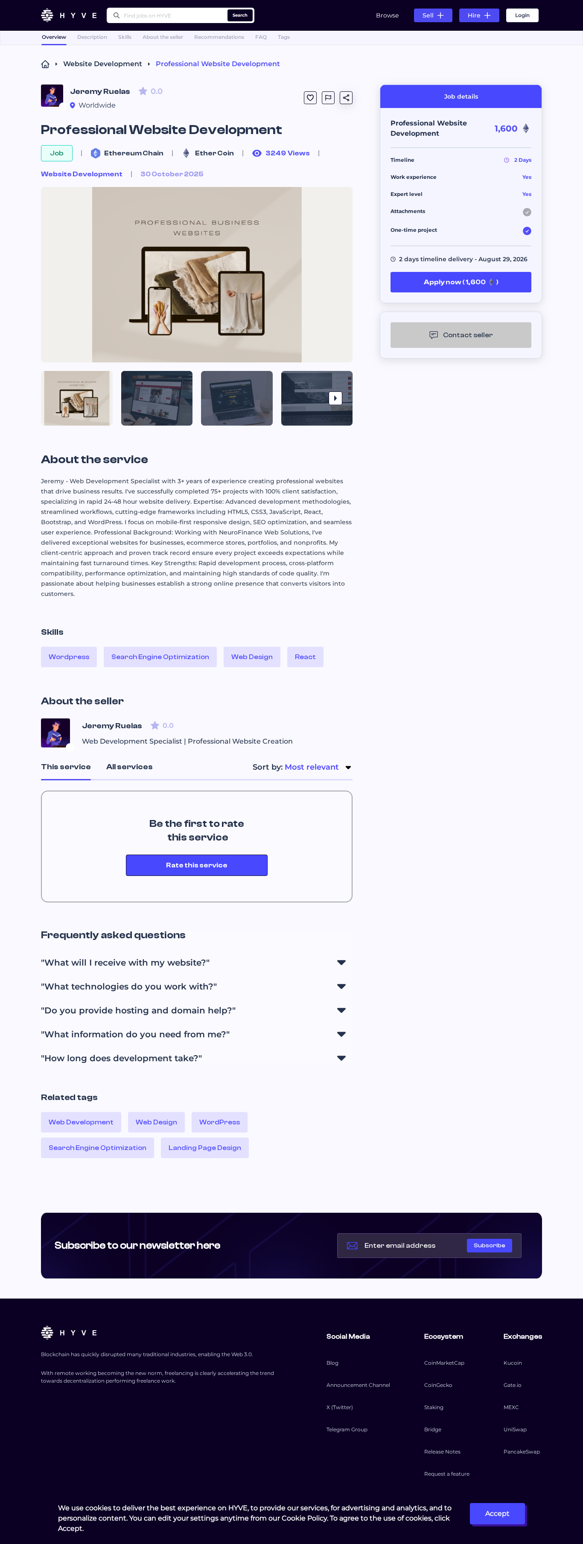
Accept (497, 1513)
